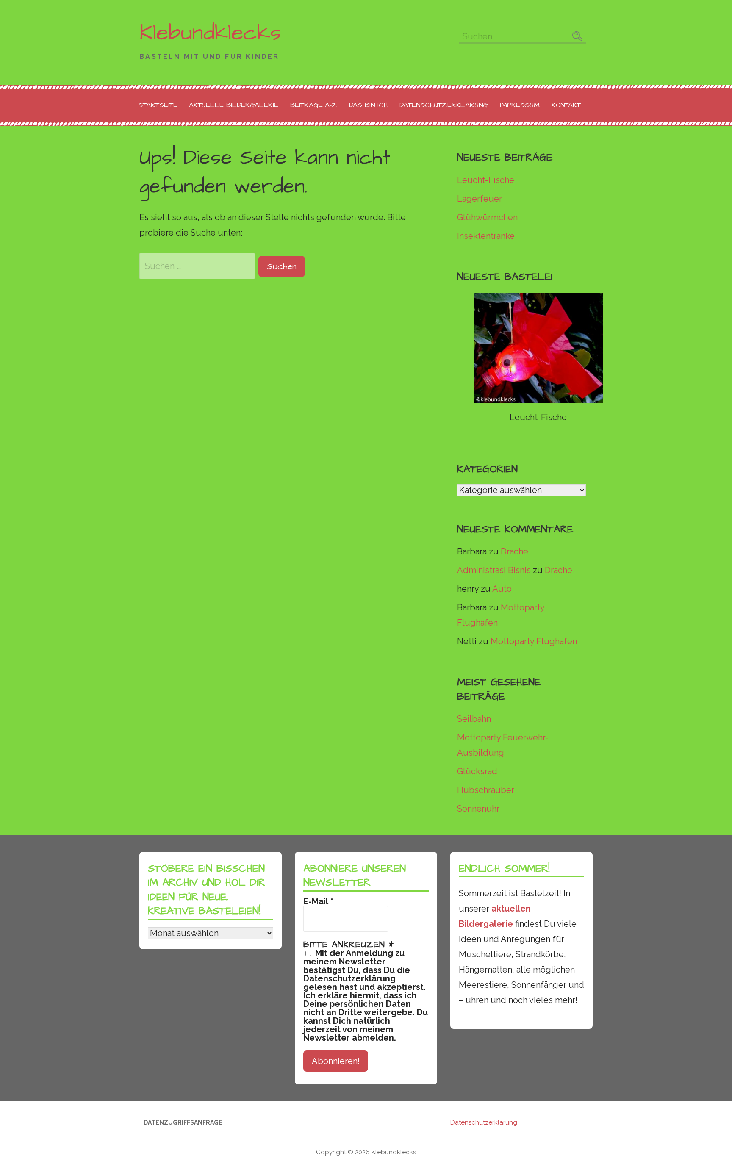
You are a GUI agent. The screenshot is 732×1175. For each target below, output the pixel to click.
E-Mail (318, 901)
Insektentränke (486, 236)
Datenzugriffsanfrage (183, 1122)
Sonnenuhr (478, 809)
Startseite (157, 105)
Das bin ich (368, 105)
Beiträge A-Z (313, 105)
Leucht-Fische (485, 180)
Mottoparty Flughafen (534, 641)
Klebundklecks (210, 33)
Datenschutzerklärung (443, 105)
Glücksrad (477, 771)
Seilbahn (474, 719)
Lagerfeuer (479, 199)
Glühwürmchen (487, 217)
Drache (514, 551)
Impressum (520, 105)
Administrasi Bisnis (494, 570)
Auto (502, 589)
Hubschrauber (485, 790)
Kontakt (566, 105)
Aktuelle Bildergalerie (233, 105)
